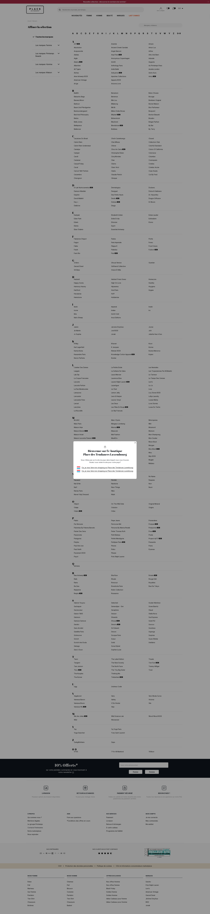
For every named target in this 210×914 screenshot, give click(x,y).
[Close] (135, 442)
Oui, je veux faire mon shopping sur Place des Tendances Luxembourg (107, 467)
